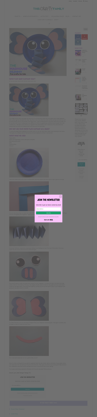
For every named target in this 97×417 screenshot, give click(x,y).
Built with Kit (48, 220)
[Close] (60, 196)
